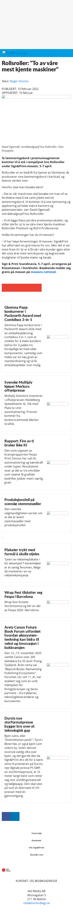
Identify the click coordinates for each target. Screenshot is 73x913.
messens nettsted (43, 272)
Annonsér (36, 840)
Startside (36, 833)
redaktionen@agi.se (36, 903)
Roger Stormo (19, 81)
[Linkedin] (15, 816)
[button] (61, 53)
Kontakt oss (36, 854)
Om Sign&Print (36, 847)
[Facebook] (6, 816)
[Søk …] (68, 53)
